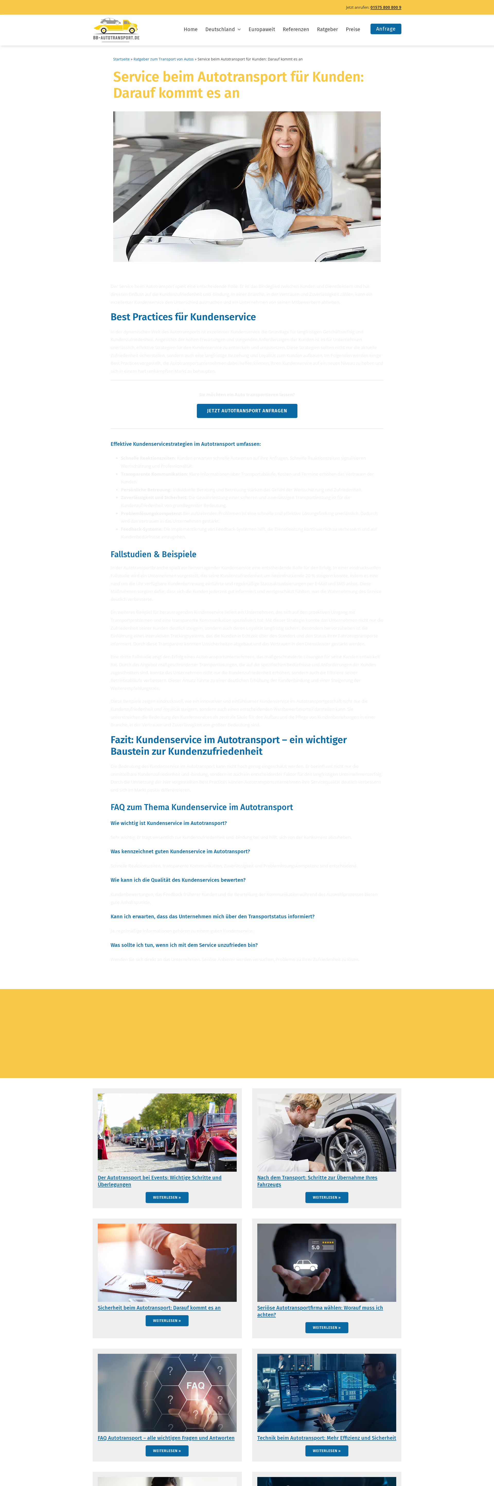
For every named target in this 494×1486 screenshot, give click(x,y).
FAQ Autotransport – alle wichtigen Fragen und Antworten (166, 1438)
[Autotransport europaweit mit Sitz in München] (116, 19)
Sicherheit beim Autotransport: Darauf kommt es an (159, 1308)
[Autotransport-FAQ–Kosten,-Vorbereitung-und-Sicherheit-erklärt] (167, 1356)
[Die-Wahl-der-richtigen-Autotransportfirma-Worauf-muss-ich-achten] (326, 1226)
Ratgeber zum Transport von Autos (164, 59)
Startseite (121, 59)
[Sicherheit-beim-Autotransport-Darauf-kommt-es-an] (167, 1226)
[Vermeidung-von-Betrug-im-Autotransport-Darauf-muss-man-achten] (167, 1479)
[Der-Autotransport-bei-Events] (167, 1096)
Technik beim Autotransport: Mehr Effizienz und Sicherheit (326, 1438)
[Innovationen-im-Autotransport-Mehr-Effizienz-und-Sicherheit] (326, 1356)
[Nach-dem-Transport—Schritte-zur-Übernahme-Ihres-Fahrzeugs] (326, 1096)
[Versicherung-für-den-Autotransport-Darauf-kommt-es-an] (326, 1479)
